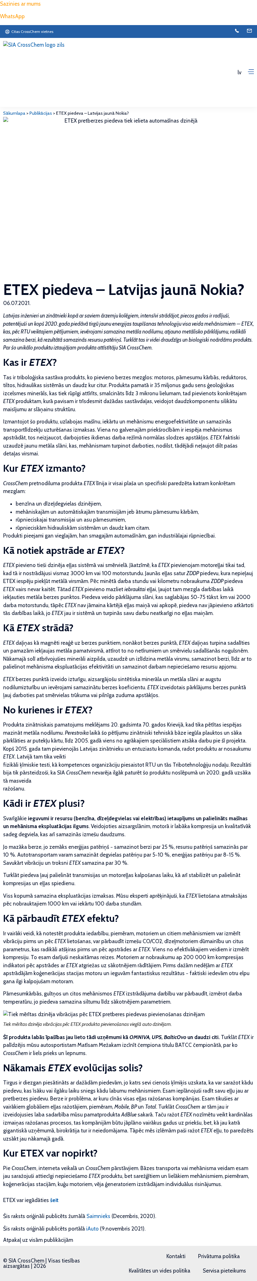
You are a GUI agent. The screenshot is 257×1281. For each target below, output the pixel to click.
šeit (54, 1200)
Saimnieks (98, 1216)
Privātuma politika (219, 1256)
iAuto (92, 1229)
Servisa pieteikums (224, 1271)
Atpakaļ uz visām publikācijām (38, 1240)
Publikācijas (40, 113)
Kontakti (176, 1256)
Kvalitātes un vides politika (159, 1271)
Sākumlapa (14, 113)
